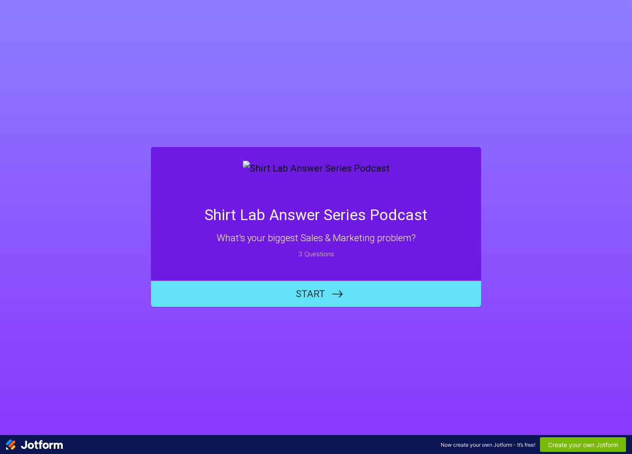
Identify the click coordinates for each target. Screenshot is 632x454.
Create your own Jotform (583, 444)
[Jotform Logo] (34, 444)
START (310, 293)
